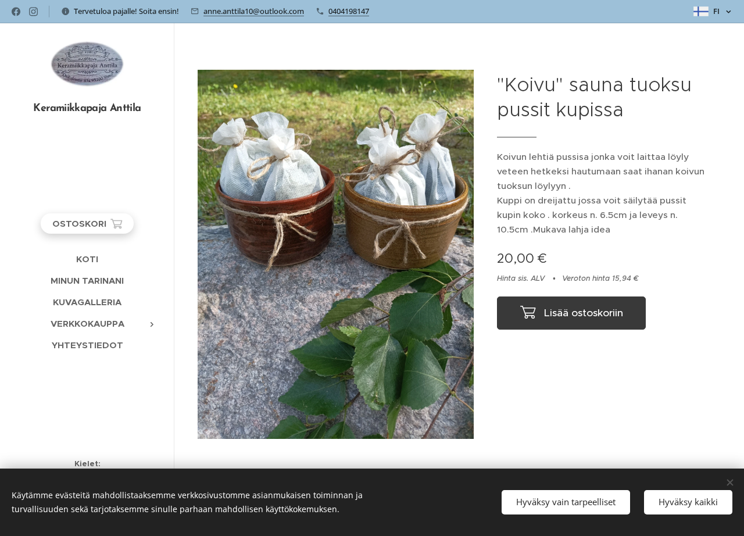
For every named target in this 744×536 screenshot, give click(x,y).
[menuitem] (87, 259)
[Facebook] (16, 12)
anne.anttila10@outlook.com (253, 11)
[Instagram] (33, 12)
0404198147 (348, 11)
